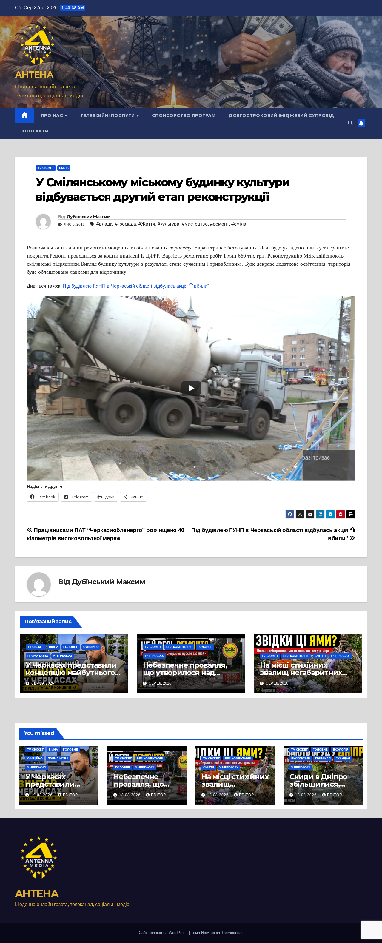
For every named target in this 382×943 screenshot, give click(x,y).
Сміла (64, 168)
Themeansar (231, 932)
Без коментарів (179, 646)
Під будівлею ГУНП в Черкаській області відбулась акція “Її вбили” (136, 286)
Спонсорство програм (184, 115)
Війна (53, 646)
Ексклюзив (300, 758)
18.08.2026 (130, 795)
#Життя (146, 223)
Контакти (34, 131)
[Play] (191, 388)
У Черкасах (62, 655)
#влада (104, 223)
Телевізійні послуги (108, 115)
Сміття (320, 655)
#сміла (238, 223)
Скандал (343, 758)
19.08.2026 (42, 795)
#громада (125, 223)
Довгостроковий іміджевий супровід (281, 115)
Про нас (52, 115)
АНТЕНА (34, 74)
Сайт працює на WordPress (164, 932)
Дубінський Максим (88, 216)
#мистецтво (195, 223)
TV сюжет (46, 168)
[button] (350, 123)
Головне (70, 646)
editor (70, 795)
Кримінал (323, 758)
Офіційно (91, 646)
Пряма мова (37, 655)
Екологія (340, 749)
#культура (168, 223)
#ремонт (219, 223)
